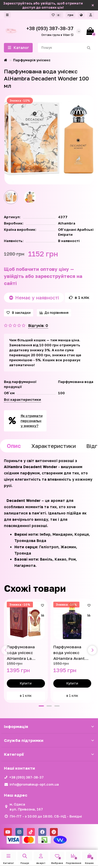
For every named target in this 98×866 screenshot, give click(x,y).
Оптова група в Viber (56, 34)
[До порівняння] (42, 615)
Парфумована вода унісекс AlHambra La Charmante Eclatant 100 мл (22, 652)
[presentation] (5, 650)
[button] (41, 705)
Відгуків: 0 (38, 325)
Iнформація (16, 726)
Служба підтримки (23, 740)
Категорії (14, 754)
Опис (14, 445)
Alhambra (66, 223)
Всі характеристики (22, 399)
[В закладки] (42, 605)
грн (70, 15)
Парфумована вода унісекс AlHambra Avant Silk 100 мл (69, 652)
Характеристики (53, 445)
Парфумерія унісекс (31, 60)
